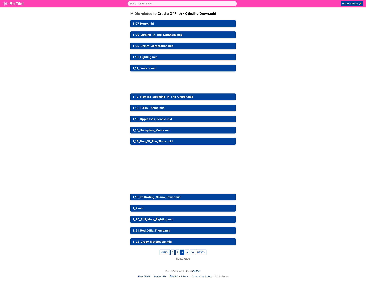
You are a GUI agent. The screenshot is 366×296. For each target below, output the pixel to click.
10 (192, 252)
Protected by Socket (201, 276)
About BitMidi (144, 276)
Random (352, 3)
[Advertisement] (264, 38)
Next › (201, 252)
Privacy (184, 276)
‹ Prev (164, 252)
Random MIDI (160, 276)
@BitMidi (174, 276)
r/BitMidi (196, 271)
